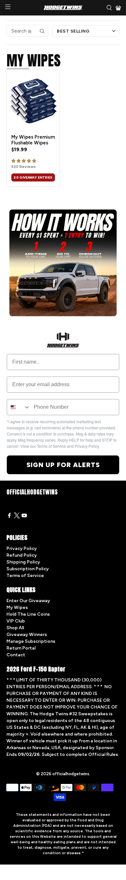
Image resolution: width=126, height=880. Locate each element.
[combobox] (18, 407)
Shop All (15, 628)
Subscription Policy (27, 569)
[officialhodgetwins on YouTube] (24, 517)
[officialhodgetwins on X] (17, 517)
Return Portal (21, 648)
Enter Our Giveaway (28, 600)
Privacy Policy (21, 548)
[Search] (42, 31)
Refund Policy (21, 555)
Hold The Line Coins (28, 614)
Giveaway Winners (26, 634)
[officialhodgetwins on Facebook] (9, 517)
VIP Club (15, 621)
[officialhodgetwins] (63, 7)
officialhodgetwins (70, 773)
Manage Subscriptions (30, 641)
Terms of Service (25, 575)
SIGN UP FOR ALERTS (63, 465)
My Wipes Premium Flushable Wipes (33, 140)
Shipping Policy (23, 562)
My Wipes (17, 607)
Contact (15, 655)
